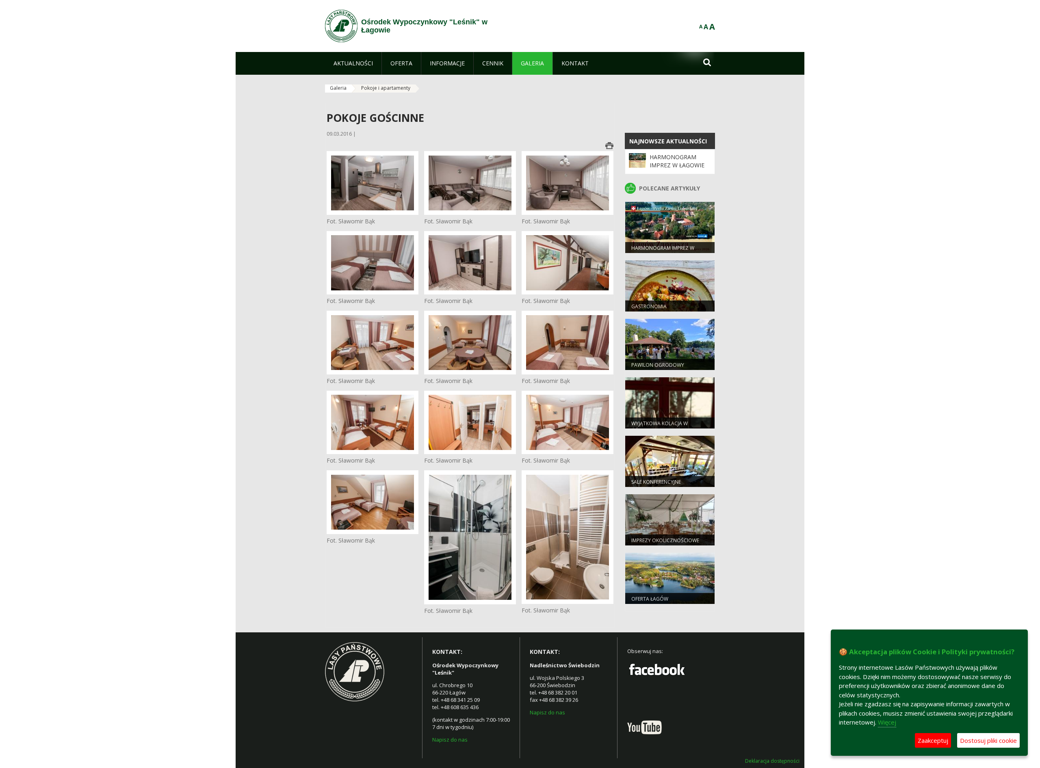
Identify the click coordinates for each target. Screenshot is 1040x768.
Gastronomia (649, 306)
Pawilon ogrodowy (657, 364)
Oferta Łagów (649, 598)
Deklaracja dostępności (772, 761)
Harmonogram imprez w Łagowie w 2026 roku (677, 165)
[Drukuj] (609, 145)
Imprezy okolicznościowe (665, 540)
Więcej (887, 722)
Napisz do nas (450, 739)
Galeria (338, 87)
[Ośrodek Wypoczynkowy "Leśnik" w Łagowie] (341, 26)
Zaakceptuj (933, 740)
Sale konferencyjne (656, 481)
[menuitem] (353, 63)
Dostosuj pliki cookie (988, 740)
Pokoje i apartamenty (385, 87)
